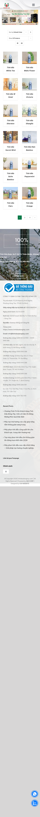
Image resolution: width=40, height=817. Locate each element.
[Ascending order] (31, 32)
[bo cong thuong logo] (18, 283)
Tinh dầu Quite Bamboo (10, 176)
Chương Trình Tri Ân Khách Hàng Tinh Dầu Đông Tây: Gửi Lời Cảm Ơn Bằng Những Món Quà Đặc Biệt (18, 414)
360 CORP (29, 481)
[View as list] (22, 43)
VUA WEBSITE (24, 484)
